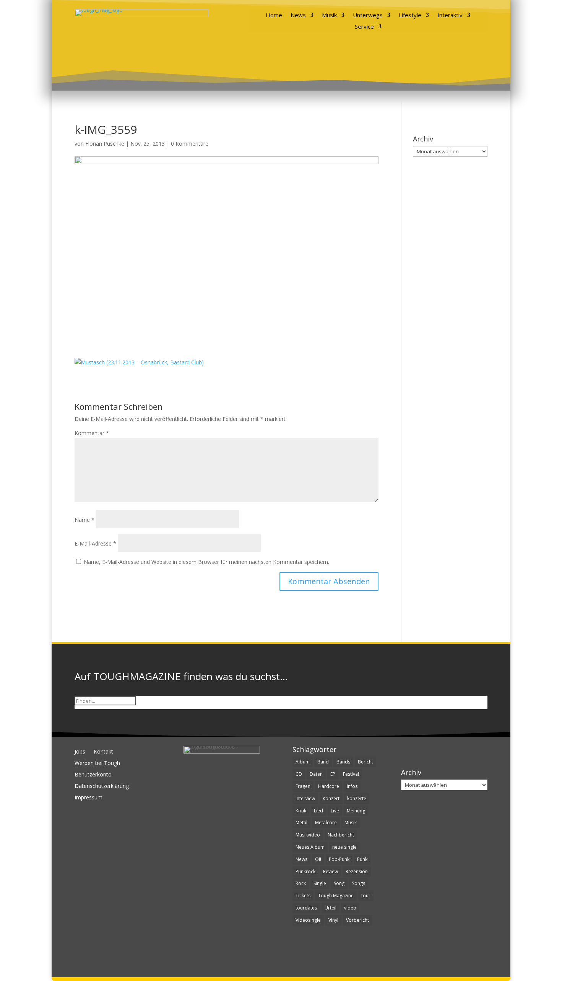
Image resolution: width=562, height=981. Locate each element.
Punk (362, 859)
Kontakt (103, 752)
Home (274, 15)
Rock (301, 883)
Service (364, 27)
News (298, 15)
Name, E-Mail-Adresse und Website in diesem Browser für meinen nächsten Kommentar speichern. (206, 561)
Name (84, 519)
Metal (301, 822)
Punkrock (305, 871)
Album (303, 761)
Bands (343, 761)
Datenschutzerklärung (102, 786)
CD (299, 774)
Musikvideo (308, 835)
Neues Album (310, 847)
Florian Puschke (104, 143)
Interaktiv (450, 15)
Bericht (365, 761)
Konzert (331, 798)
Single (319, 883)
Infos (352, 786)
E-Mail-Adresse (95, 543)
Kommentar (92, 433)
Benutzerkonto (93, 775)
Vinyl (333, 920)
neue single (344, 847)
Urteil (330, 908)
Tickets (303, 895)
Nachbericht (341, 835)
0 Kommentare (189, 143)
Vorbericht (357, 920)
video (350, 908)
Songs (358, 883)
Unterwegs (368, 15)
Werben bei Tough (97, 763)
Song (339, 883)
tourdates (306, 908)
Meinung (356, 810)
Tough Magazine (336, 895)
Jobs (80, 752)
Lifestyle (410, 15)
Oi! (318, 859)
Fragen (303, 786)
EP (332, 774)
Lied (318, 810)
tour (365, 895)
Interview (305, 798)
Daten (316, 774)
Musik (329, 15)
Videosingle (308, 920)
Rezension (357, 871)
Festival (351, 774)
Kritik (301, 810)
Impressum (88, 798)
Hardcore (328, 786)
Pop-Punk (339, 859)
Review (330, 871)
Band (323, 761)
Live (335, 810)
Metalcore (326, 822)
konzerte (356, 798)
